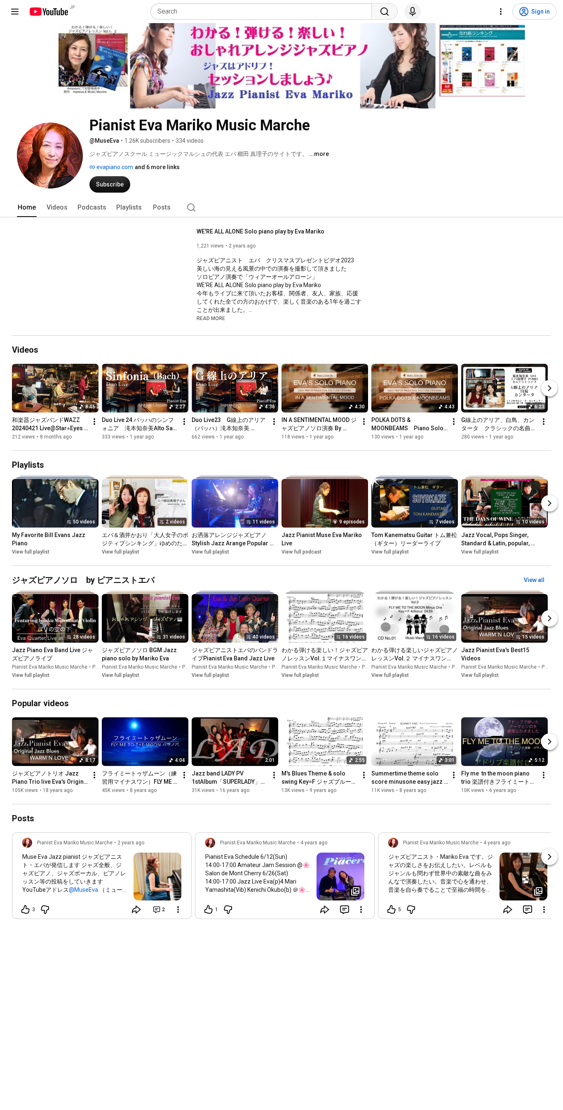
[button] (211, 318)
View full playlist (30, 552)
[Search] (384, 11)
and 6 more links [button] (157, 167)
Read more (211, 318)
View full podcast (301, 552)
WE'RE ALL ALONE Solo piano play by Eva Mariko (260, 231)
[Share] (136, 909)
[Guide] (15, 11)
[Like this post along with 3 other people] (25, 909)
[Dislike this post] (45, 909)
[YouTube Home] (48, 11)
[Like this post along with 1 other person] (208, 909)
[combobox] (263, 11)
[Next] (549, 388)
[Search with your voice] (412, 11)
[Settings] (501, 11)
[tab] (27, 207)
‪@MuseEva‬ (83, 889)
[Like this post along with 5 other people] (391, 909)
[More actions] (94, 421)
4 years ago (313, 843)
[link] (101, 878)
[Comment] (344, 909)
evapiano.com (114, 167)
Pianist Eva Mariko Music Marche (49, 667)
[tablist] (281, 207)
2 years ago (130, 843)
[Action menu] (178, 909)
